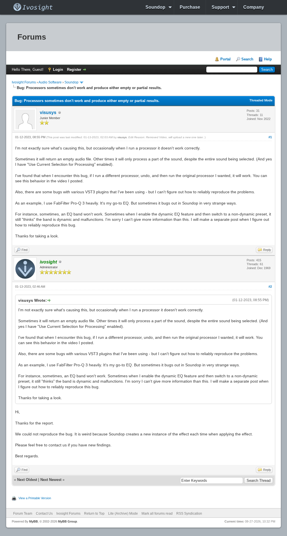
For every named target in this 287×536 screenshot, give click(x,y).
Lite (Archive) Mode (123, 513)
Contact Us (44, 513)
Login (58, 69)
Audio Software (50, 82)
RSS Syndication (189, 513)
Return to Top (94, 513)
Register (74, 69)
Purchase (190, 7)
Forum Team (22, 513)
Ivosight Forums (24, 82)
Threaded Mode (260, 100)
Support (220, 7)
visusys (48, 112)
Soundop (155, 7)
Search (247, 59)
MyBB (33, 521)
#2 (270, 286)
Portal (225, 59)
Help (268, 59)
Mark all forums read (157, 513)
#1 (270, 137)
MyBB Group (67, 521)
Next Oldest (27, 480)
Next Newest (50, 480)
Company (253, 7)
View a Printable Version (34, 498)
